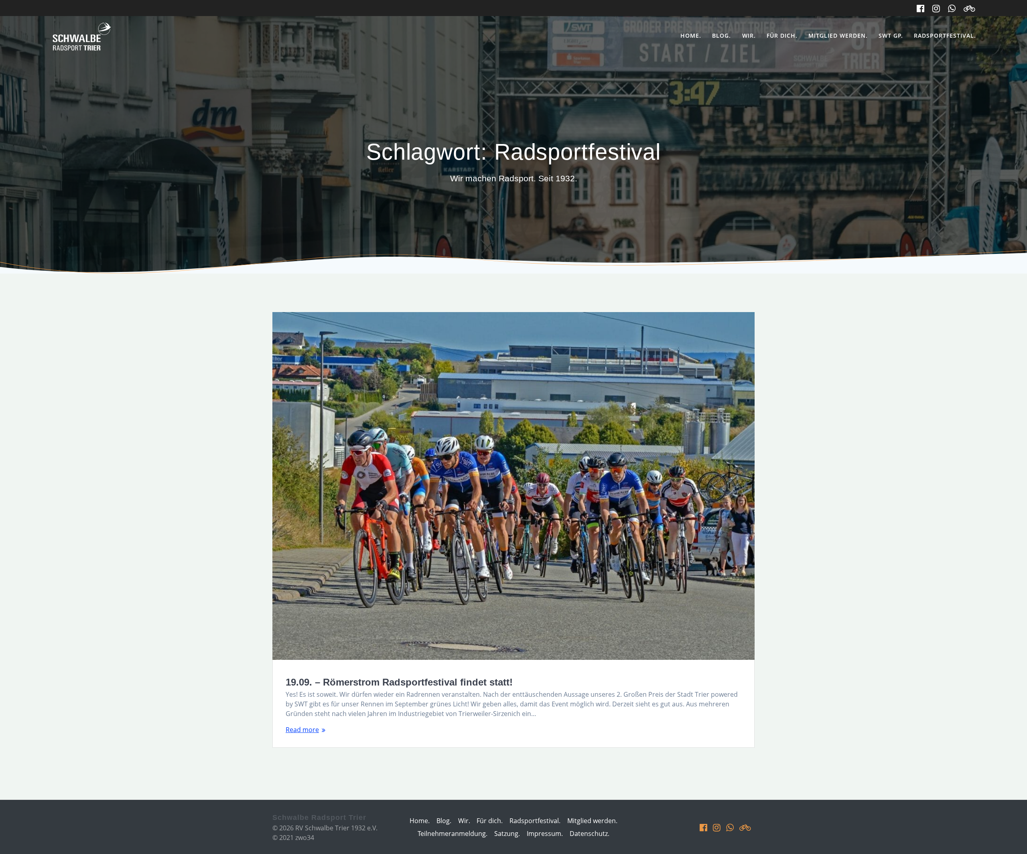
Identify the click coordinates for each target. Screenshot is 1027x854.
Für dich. (782, 35)
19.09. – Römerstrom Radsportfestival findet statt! (399, 682)
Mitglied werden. (838, 35)
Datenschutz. (589, 833)
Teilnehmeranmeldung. (452, 833)
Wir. (749, 35)
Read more (302, 729)
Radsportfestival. (945, 35)
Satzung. (507, 833)
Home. (690, 35)
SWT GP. (891, 35)
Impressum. (545, 833)
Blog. (721, 35)
